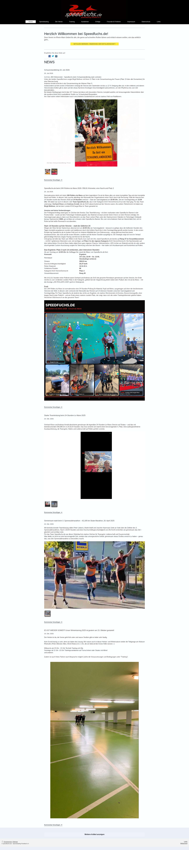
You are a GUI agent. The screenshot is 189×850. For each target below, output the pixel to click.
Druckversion (8, 842)
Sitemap (15, 842)
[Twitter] (53, 56)
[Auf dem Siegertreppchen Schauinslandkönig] (54, 172)
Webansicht (183, 843)
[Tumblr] (56, 56)
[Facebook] (50, 56)
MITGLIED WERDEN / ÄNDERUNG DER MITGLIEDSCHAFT (95, 44)
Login (185, 841)
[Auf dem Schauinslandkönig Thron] (48, 172)
